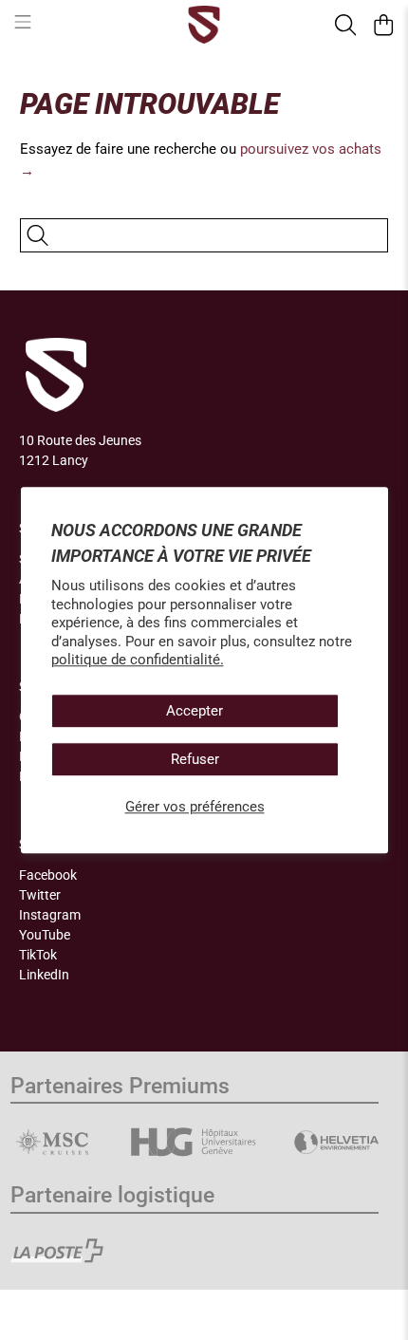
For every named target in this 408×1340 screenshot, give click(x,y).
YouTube (44, 934)
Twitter (40, 895)
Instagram (50, 914)
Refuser (195, 759)
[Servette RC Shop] (204, 25)
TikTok (38, 954)
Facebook (48, 875)
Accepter (194, 710)
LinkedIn (44, 974)
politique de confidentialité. (137, 659)
